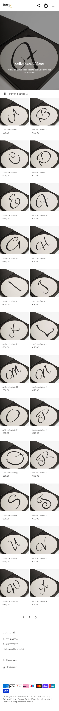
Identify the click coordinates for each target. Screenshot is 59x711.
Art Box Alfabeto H (44, 247)
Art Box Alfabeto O (14, 419)
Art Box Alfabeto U (14, 547)
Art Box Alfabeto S (14, 505)
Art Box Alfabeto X (44, 590)
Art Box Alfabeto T (44, 505)
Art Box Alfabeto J (44, 290)
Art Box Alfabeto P (44, 419)
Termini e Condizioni (41, 699)
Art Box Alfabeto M (14, 376)
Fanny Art (24, 696)
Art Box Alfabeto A (14, 119)
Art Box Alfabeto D (44, 161)
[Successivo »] (36, 617)
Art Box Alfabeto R (44, 462)
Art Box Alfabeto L (44, 333)
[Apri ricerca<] (39, 5)
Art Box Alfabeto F (44, 204)
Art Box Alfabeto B (44, 119)
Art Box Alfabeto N (44, 376)
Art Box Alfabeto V (44, 547)
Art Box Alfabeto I (14, 290)
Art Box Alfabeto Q (14, 462)
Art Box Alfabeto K (14, 333)
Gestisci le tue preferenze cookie (18, 701)
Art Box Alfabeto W (14, 590)
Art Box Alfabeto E (14, 204)
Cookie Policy (24, 699)
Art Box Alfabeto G (14, 247)
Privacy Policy (9, 699)
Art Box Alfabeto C (14, 161)
